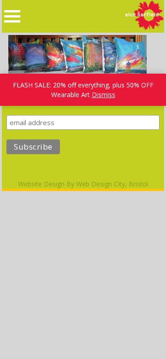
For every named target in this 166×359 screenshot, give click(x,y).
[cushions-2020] (77, 72)
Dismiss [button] (103, 94)
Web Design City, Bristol (112, 184)
